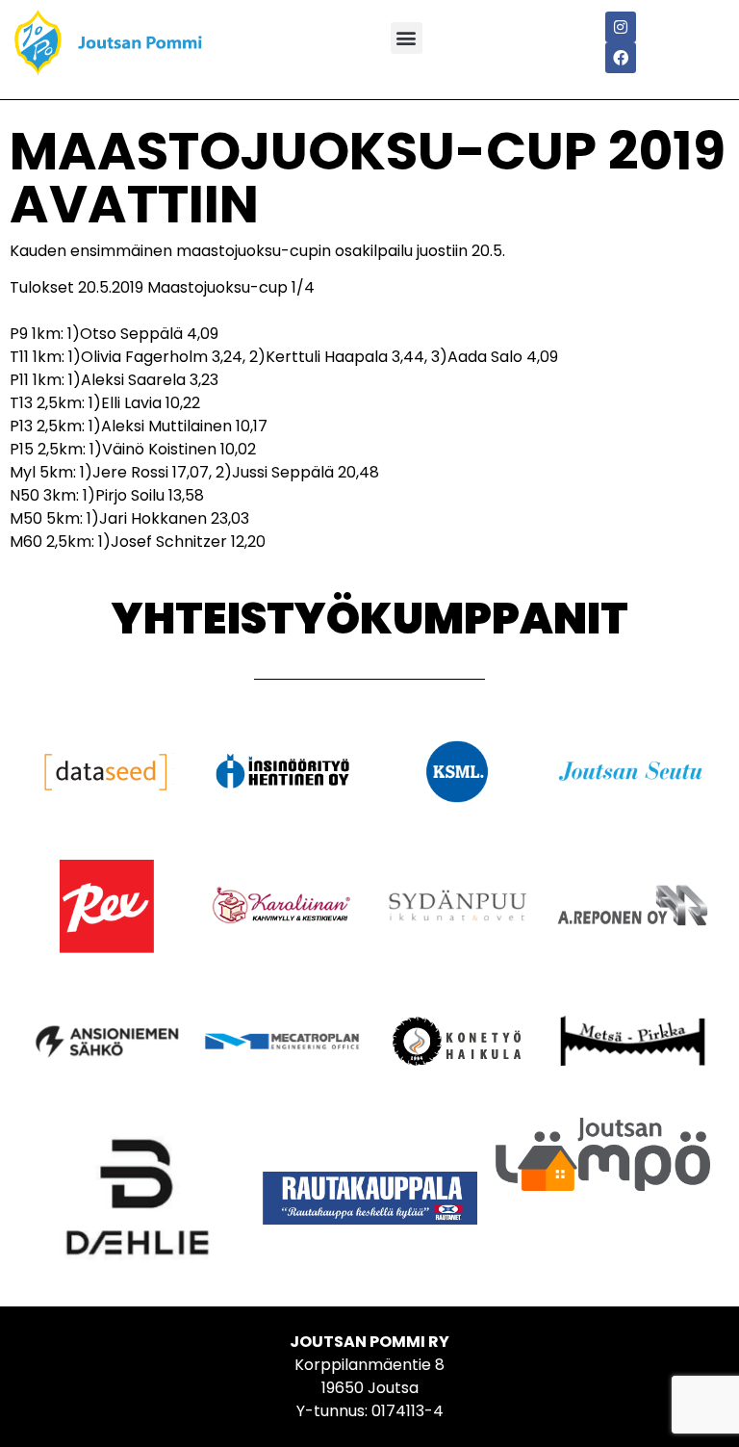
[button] (406, 38)
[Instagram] (620, 27)
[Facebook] (620, 57)
